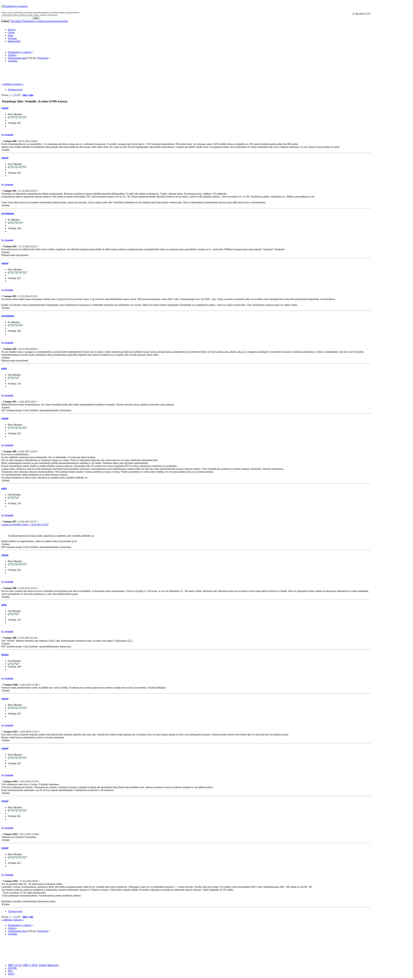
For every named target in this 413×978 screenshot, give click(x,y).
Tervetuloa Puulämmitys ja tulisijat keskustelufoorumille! (39, 21)
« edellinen (6, 84)
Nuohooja (42, 58)
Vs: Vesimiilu (7, 134)
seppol (4, 108)
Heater (5, 654)
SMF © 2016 (30, 965)
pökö (4, 368)
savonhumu (7, 213)
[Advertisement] (227, 6)
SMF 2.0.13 (14, 965)
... (12, 95)
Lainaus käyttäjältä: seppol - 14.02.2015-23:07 (25, 524)
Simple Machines (49, 965)
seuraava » (18, 84)
